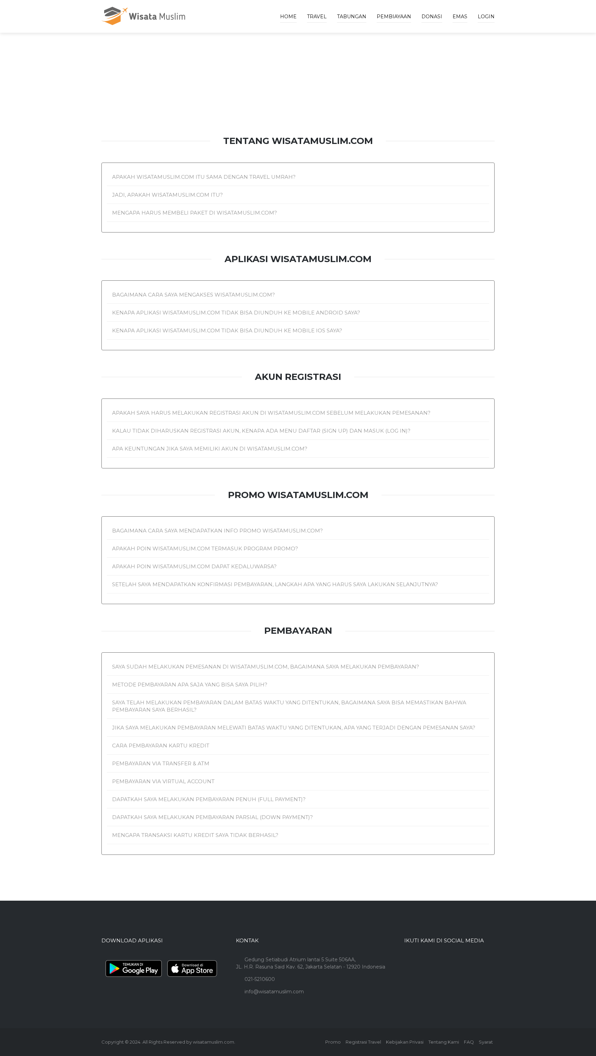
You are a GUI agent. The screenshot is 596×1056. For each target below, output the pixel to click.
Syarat (486, 1042)
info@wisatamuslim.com (274, 991)
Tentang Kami (443, 1042)
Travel (317, 16)
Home (288, 16)
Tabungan (351, 16)
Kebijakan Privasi (405, 1042)
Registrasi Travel (363, 1042)
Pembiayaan (394, 16)
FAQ (469, 1042)
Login (486, 16)
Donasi (431, 16)
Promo (333, 1042)
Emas (460, 16)
